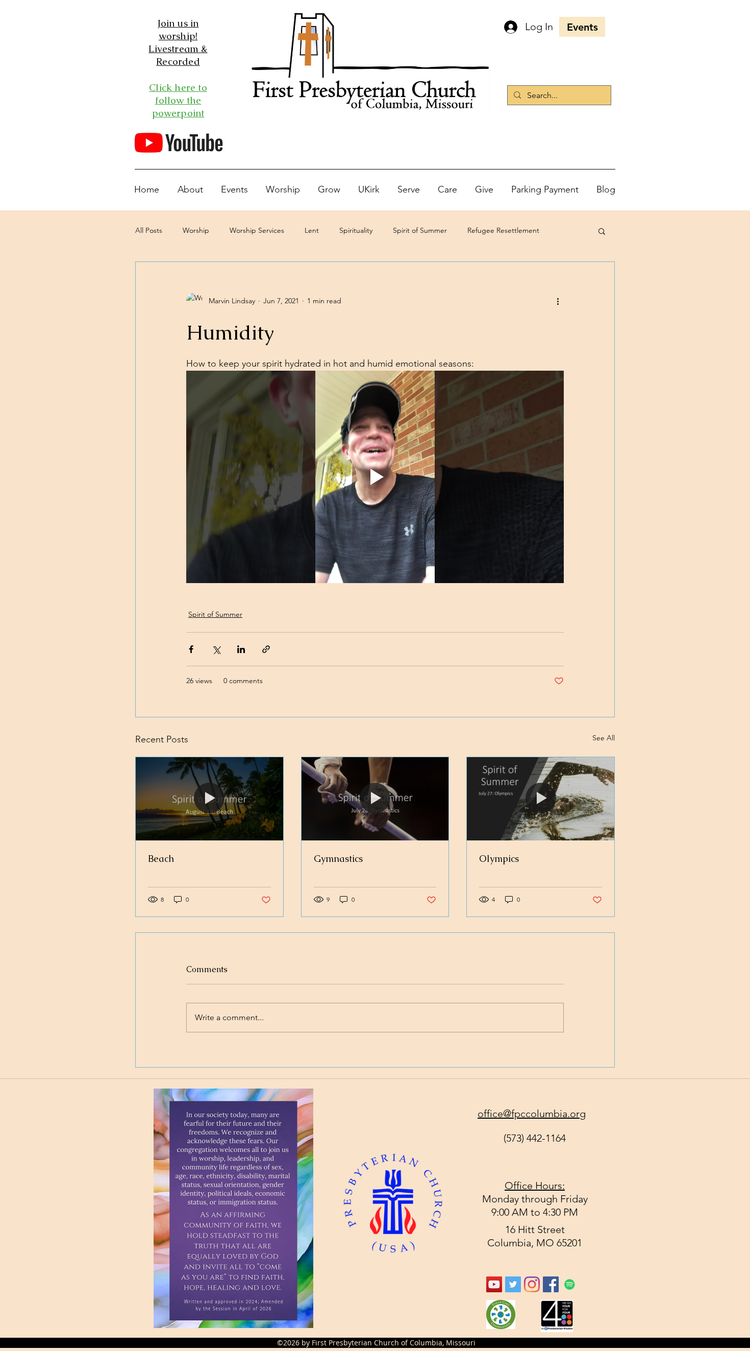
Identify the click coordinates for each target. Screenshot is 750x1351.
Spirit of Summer (420, 230)
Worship (196, 230)
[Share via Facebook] (191, 649)
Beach (161, 858)
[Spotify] (570, 1284)
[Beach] (209, 798)
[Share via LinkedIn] (241, 649)
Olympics (499, 858)
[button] (602, 231)
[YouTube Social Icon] (494, 1284)
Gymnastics (338, 858)
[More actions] (558, 301)
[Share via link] (266, 649)
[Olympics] (540, 798)
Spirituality (355, 230)
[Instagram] (532, 1284)
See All (603, 737)
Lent (312, 230)
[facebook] (551, 1284)
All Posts (148, 230)
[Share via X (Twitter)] (216, 649)
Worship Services (257, 230)
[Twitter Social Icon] (513, 1284)
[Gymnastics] (375, 798)
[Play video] (375, 477)
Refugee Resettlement (503, 230)
